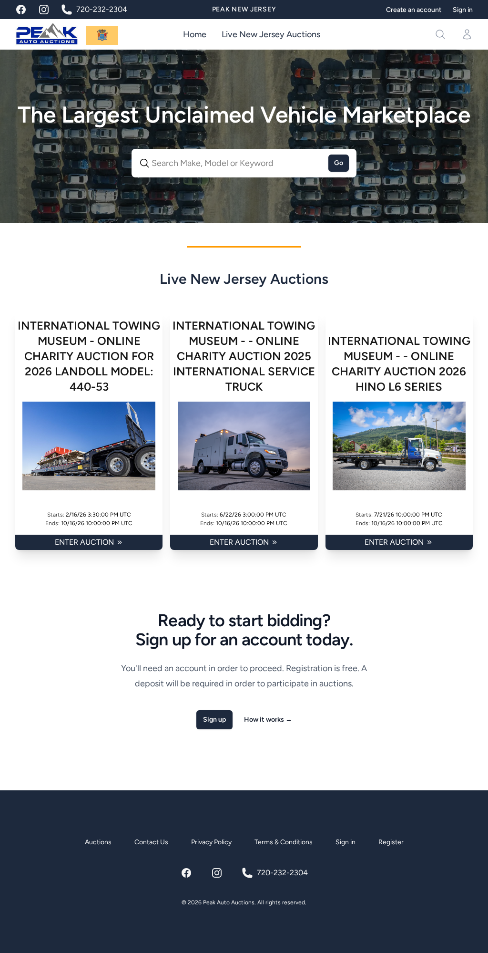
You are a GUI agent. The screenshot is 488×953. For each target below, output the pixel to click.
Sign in (463, 10)
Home (194, 34)
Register (391, 842)
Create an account (413, 10)
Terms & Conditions (283, 842)
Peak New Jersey (244, 9)
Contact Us (151, 842)
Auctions (98, 842)
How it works (268, 719)
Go (338, 163)
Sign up (214, 719)
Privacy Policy (211, 842)
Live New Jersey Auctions (271, 34)
